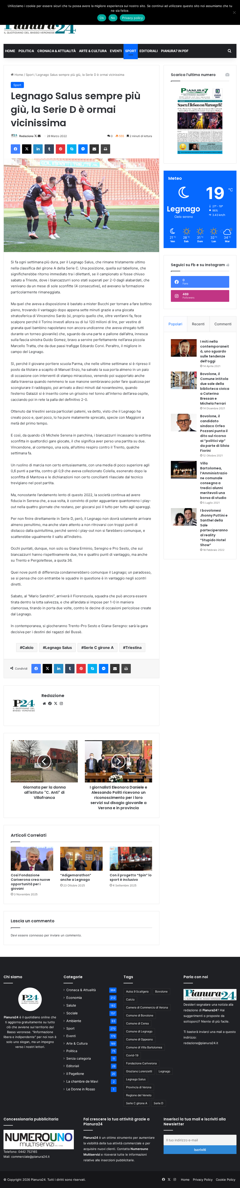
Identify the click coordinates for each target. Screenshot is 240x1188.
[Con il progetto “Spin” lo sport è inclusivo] (131, 859)
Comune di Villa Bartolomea (144, 1047)
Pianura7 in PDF (174, 51)
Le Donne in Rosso (80, 1089)
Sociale (72, 1013)
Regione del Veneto (138, 1095)
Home (10, 51)
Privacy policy (132, 18)
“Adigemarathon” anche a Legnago (75, 877)
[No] (234, 12)
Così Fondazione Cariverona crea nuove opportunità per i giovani (30, 882)
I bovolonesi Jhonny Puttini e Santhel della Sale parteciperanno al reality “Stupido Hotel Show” (214, 527)
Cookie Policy (225, 1179)
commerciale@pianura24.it (30, 1156)
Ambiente (73, 1021)
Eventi (116, 51)
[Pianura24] (40, 26)
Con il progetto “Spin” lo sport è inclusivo (131, 877)
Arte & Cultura (93, 51)
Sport (130, 51)
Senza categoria (78, 1058)
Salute (71, 1005)
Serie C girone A (99, 647)
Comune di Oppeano (139, 1039)
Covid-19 (132, 1055)
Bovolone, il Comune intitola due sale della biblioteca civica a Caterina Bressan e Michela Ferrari (214, 389)
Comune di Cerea (137, 1023)
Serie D (158, 1103)
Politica (26, 51)
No (113, 18)
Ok (102, 18)
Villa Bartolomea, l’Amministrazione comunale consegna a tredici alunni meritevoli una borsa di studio (213, 480)
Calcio (28, 647)
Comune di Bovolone (139, 1015)
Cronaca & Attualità (56, 51)
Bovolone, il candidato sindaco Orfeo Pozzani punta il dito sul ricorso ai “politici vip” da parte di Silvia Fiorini (214, 433)
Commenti (223, 324)
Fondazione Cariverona (141, 1063)
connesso (36, 935)
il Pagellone (75, 1074)
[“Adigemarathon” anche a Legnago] (81, 859)
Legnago (164, 1071)
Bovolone (161, 991)
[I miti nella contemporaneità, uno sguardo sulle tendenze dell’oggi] (184, 348)
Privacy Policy (203, 1179)
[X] (55, 703)
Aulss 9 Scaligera (137, 991)
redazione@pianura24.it (201, 1043)
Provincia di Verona (138, 1087)
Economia (74, 998)
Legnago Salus (58, 647)
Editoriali (148, 51)
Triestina (133, 647)
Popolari (175, 324)
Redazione (26, 136)
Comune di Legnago (139, 1031)
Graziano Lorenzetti (139, 1071)
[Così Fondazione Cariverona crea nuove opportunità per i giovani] (32, 859)
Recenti (198, 324)
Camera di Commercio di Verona (147, 1007)
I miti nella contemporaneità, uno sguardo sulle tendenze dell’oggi (214, 351)
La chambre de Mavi (82, 1081)
